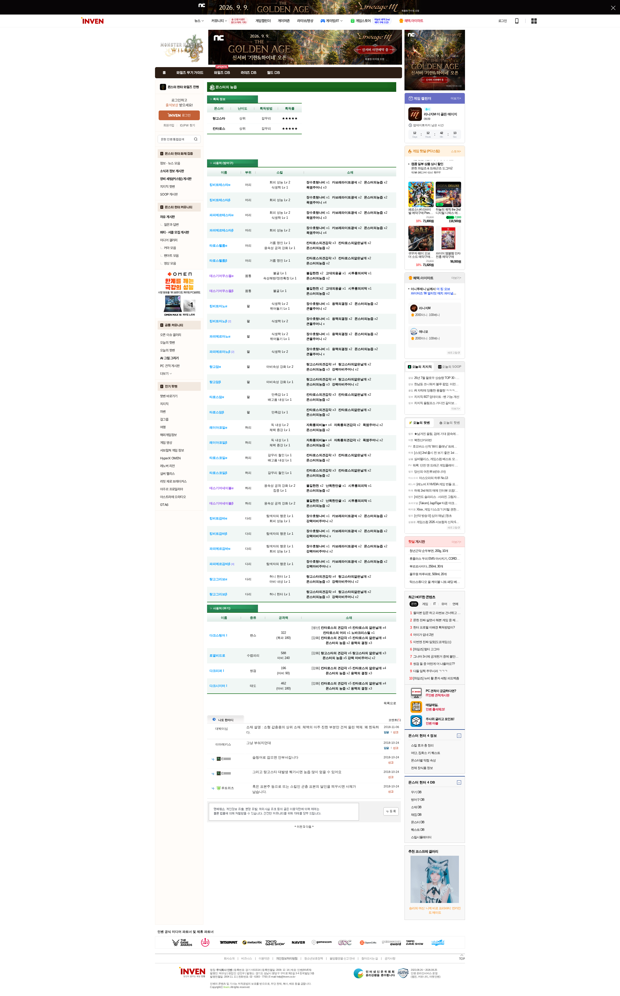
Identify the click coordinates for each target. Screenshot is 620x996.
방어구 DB (417, 799)
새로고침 (452, 352)
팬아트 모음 (171, 256)
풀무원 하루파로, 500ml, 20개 (428, 574)
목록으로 (390, 703)
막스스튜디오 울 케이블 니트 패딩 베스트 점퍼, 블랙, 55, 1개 (435, 582)
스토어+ (456, 151)
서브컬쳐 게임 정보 (172, 450)
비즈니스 (246, 958)
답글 (386, 732)
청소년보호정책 (313, 958)
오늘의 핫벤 (167, 343)
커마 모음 (170, 248)
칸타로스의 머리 (334, 633)
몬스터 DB (417, 822)
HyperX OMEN (170, 458)
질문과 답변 (171, 225)
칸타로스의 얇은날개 (367, 627)
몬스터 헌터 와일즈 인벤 (183, 87)
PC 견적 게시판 (170, 366)
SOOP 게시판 (169, 194)
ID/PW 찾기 (187, 125)
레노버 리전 (167, 466)
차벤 (163, 412)
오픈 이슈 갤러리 (170, 335)
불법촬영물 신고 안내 (342, 958)
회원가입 (168, 125)
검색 (196, 139)
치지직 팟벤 (167, 186)
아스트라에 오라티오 (173, 497)
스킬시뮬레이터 (421, 837)
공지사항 (390, 958)
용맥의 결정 (359, 643)
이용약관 (264, 958)
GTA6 (164, 505)
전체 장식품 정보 (422, 768)
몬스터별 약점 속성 (423, 760)
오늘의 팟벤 (167, 350)
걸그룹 (164, 419)
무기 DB (416, 792)
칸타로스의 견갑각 (334, 627)
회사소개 (229, 958)
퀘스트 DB (417, 829)
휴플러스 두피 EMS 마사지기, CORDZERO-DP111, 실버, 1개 (435, 558)
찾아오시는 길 (369, 958)
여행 (163, 427)
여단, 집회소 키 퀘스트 (425, 753)
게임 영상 (166, 443)
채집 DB (416, 814)
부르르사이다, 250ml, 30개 (426, 566)
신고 (395, 732)
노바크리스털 (360, 633)
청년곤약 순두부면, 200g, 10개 (429, 551)
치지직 (164, 404)
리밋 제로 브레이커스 (173, 481)
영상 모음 (170, 263)
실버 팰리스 (167, 474)
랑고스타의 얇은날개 (367, 653)
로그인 (502, 21)
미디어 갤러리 (169, 240)
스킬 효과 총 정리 (422, 745)
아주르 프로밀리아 (171, 489)
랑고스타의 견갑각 (334, 653)
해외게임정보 (168, 435)
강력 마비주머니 (359, 658)
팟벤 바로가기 (169, 396)
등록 (391, 811)
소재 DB (416, 807)
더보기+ (456, 98)
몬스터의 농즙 (336, 643)
